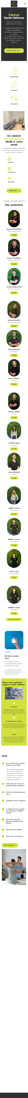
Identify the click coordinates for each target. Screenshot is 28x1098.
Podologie (14, 90)
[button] (5, 121)
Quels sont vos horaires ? (14, 836)
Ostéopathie (14, 104)
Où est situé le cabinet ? (14, 830)
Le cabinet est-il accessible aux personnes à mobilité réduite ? (15, 811)
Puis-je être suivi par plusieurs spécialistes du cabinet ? (14, 821)
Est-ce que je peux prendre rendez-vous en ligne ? (15, 764)
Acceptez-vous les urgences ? (15, 801)
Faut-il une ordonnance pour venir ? (15, 793)
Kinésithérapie (14, 77)
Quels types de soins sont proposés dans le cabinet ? (15, 785)
